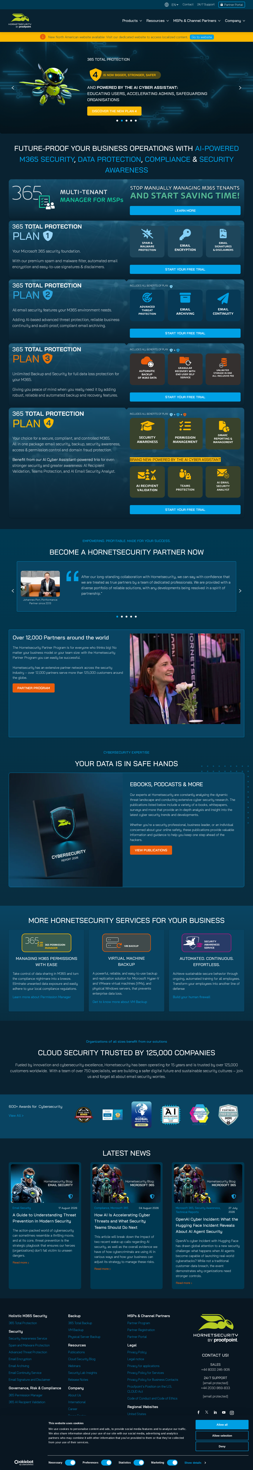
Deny (222, 1446)
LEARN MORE (185, 215)
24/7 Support (206, 4)
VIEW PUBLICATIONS (151, 854)
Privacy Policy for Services (145, 1377)
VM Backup (76, 1334)
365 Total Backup (80, 1327)
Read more (20, 1266)
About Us (74, 1399)
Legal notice (135, 1363)
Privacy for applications (143, 1370)
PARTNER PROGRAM (33, 692)
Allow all (222, 1424)
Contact (188, 4)
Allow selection (222, 1435)
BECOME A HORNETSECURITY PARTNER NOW (126, 556)
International (77, 1406)
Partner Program (138, 1327)
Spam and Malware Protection (29, 1349)
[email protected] (215, 1387)
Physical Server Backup (84, 1341)
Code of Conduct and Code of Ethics (152, 1402)
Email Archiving (19, 1370)
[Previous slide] (13, 90)
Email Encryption (20, 1363)
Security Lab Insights (82, 1377)
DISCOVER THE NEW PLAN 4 (66, 111)
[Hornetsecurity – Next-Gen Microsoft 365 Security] (20, 20)
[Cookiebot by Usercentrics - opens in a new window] (24, 1463)
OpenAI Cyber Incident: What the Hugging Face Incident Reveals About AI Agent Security (207, 1229)
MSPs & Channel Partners (194, 20)
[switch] (106, 1463)
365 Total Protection (23, 1327)
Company (233, 20)
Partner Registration (141, 1334)
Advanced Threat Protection (28, 1356)
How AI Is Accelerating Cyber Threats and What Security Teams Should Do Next (122, 1225)
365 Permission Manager (26, 1399)
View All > (16, 1120)
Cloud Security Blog (81, 1363)
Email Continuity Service (25, 1377)
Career (72, 1413)
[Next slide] (240, 90)
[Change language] (171, 4)
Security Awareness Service (28, 1343)
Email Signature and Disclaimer (29, 1384)
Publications (76, 1356)
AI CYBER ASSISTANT (107, 87)
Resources (156, 20)
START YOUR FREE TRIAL (185, 273)
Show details (192, 1462)
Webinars (74, 1370)
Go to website (202, 37)
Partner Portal (233, 4)
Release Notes (78, 1384)
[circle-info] (42, 36)
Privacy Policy (137, 1356)
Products (130, 20)
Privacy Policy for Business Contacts (152, 1384)
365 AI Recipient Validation (27, 1406)
